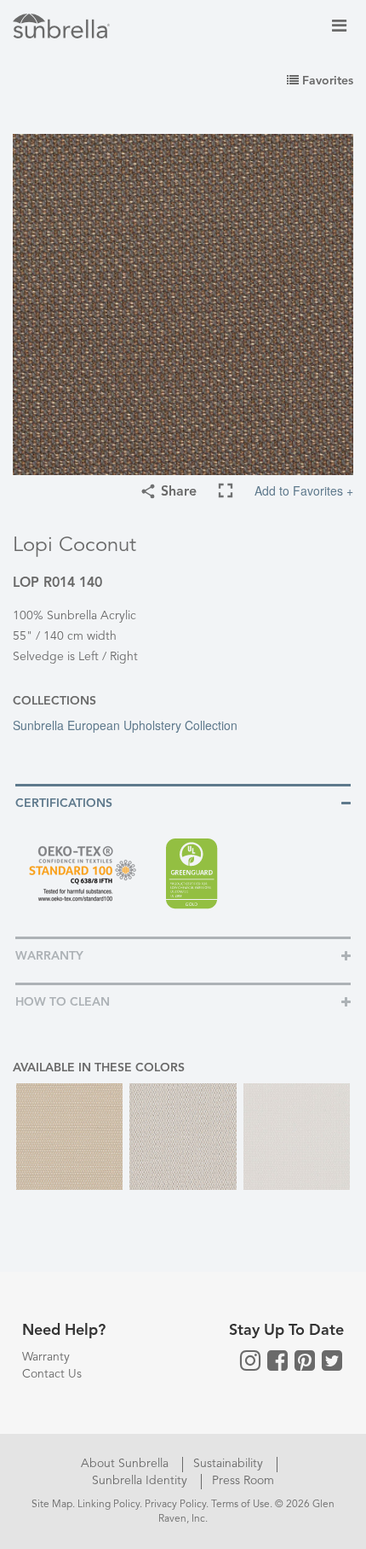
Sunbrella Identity (141, 1481)
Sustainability (229, 1464)
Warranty (46, 1357)
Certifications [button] (63, 803)
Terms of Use (240, 1505)
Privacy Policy (175, 1505)
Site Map (51, 1505)
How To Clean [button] (62, 1002)
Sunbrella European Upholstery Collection (125, 725)
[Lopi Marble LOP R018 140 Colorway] (182, 1136)
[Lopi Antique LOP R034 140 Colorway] (69, 1136)
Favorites (326, 81)
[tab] (183, 802)
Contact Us (52, 1374)
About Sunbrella (126, 1464)
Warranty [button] (49, 956)
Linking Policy (108, 1505)
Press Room (243, 1481)
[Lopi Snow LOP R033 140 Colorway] (296, 1136)
